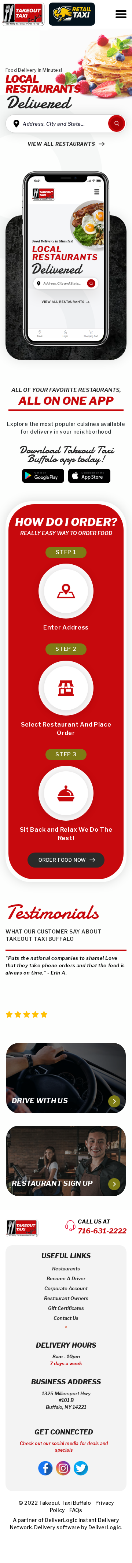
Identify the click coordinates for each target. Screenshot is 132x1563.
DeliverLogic (61, 1520)
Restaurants (66, 1268)
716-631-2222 (102, 1231)
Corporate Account (66, 1288)
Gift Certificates (66, 1308)
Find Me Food (116, 123)
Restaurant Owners (66, 1298)
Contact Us (66, 1318)
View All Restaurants (62, 144)
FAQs (75, 1510)
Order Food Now (63, 860)
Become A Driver (66, 1278)
